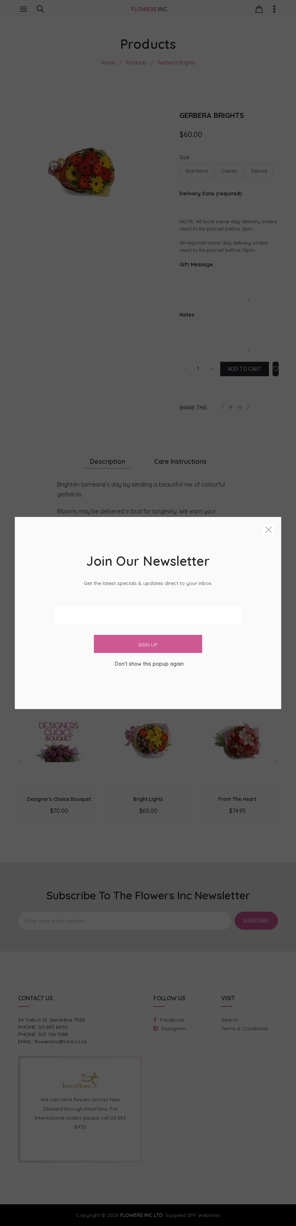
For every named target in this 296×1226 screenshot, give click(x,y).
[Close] (268, 531)
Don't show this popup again (149, 664)
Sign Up (148, 644)
